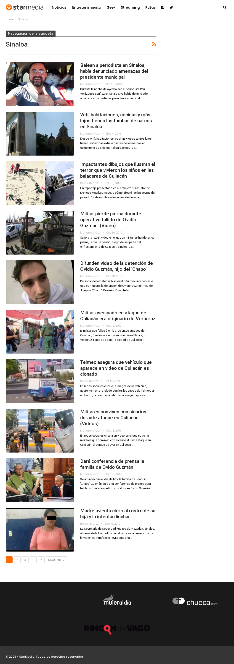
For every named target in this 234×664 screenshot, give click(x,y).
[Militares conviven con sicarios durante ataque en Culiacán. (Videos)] (40, 431)
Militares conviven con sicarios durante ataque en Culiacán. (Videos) (113, 417)
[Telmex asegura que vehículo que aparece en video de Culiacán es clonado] (40, 381)
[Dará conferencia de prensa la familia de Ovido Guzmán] (40, 480)
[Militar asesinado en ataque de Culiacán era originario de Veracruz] (40, 332)
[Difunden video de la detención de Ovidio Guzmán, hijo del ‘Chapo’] (40, 282)
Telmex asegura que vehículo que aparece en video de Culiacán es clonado (116, 368)
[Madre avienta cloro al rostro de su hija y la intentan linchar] (40, 530)
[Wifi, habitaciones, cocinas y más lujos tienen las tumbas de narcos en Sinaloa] (40, 134)
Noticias (59, 7)
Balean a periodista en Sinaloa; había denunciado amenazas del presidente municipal (114, 71)
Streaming (130, 7)
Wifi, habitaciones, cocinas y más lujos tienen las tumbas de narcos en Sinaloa (116, 120)
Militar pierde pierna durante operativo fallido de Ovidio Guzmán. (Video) (110, 219)
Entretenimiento (86, 7)
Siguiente (55, 560)
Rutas (150, 7)
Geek (110, 7)
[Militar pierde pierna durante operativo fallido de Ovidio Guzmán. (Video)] (40, 233)
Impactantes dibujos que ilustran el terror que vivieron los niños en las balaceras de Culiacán (117, 170)
